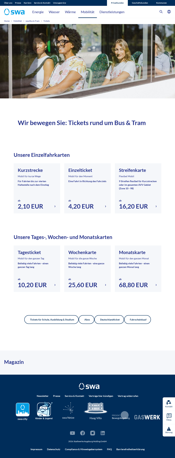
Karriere (27, 3)
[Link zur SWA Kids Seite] (44, 410)
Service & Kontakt (42, 3)
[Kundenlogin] (169, 12)
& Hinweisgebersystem (83, 449)
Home (7, 21)
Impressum (36, 449)
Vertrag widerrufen (128, 395)
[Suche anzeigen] (161, 12)
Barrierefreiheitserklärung (130, 449)
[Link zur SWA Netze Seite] (68, 410)
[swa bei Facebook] (82, 433)
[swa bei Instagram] (92, 433)
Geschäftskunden (140, 3)
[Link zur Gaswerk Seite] (147, 417)
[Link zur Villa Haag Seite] (96, 410)
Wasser (54, 12)
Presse (18, 3)
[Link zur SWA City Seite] (22, 409)
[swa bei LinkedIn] (102, 433)
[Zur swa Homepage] (89, 386)
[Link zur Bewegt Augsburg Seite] (121, 415)
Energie (38, 12)
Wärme (70, 12)
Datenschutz (53, 449)
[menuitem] (9, 2)
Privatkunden (117, 3)
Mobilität (87, 12)
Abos (87, 319)
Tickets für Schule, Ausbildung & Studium (52, 319)
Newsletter (43, 395)
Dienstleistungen (111, 12)
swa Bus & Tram (33, 21)
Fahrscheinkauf (138, 319)
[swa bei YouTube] (72, 433)
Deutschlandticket (110, 319)
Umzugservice (59, 3)
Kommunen (161, 3)
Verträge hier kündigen (101, 395)
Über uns (8, 3)
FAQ (109, 449)
